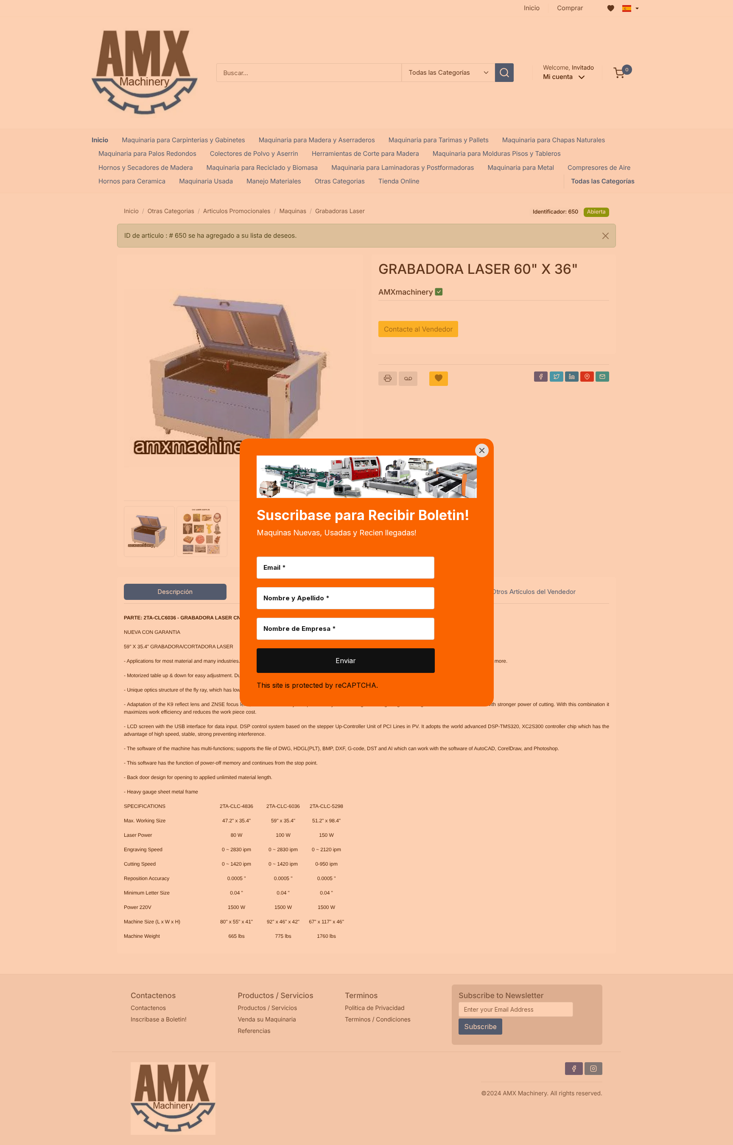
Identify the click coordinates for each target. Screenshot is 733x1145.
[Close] (482, 450)
